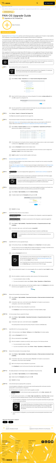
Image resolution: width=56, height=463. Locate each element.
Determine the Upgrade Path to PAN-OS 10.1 (18, 158)
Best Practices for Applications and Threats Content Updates (34, 123)
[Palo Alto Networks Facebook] (42, 442)
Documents (30, 450)
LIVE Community (18, 450)
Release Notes (50, 165)
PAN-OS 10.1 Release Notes (13, 35)
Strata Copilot (50, 3)
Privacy (29, 445)
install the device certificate (41, 171)
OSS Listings (4, 453)
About (16, 445)
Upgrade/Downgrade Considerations (18, 166)
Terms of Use (31, 448)
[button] (55, 370)
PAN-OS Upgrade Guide (16, 15)
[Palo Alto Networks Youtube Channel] (52, 442)
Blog (3, 450)
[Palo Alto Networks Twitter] (49, 442)
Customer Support (19, 448)
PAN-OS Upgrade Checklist (18, 165)
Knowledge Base (18, 452)
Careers (16, 447)
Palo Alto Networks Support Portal (44, 258)
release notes (17, 122)
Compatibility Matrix (6, 452)
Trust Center (30, 447)
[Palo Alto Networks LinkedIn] (46, 442)
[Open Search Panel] (37, 3)
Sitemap (3, 455)
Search (3, 448)
